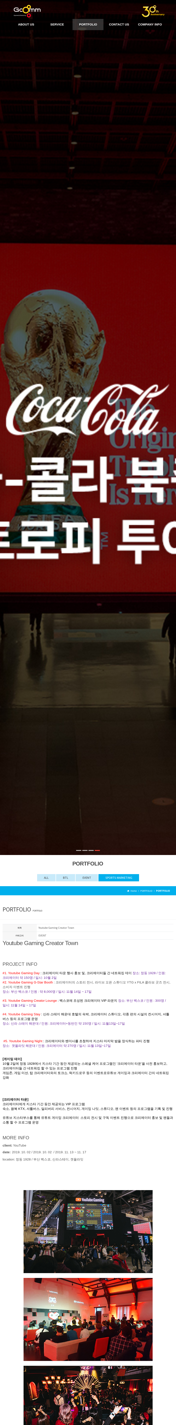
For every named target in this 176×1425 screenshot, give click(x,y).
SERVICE (57, 24)
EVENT (86, 877)
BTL (65, 877)
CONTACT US (119, 24)
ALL (46, 877)
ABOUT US (26, 24)
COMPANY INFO (150, 24)
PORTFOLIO (88, 24)
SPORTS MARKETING (118, 877)
